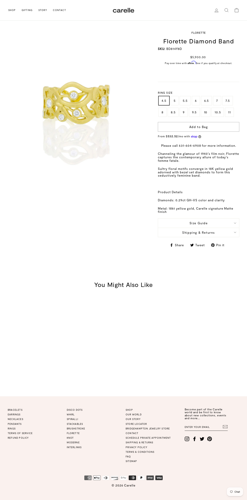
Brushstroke (76, 428)
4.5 (164, 100)
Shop (12, 10)
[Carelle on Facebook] (194, 439)
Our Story (133, 419)
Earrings (14, 414)
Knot (70, 437)
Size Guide (198, 223)
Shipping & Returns (198, 232)
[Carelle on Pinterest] (209, 439)
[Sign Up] (225, 426)
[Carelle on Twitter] (202, 439)
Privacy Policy (136, 447)
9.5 (194, 112)
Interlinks (74, 447)
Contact (59, 10)
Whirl (71, 414)
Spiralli (72, 419)
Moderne (73, 442)
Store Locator (136, 423)
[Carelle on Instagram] (187, 439)
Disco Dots (75, 409)
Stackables (75, 423)
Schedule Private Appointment (148, 437)
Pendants (15, 423)
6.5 (206, 100)
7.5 (227, 100)
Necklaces (15, 419)
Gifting (27, 10)
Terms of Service (20, 433)
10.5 (218, 112)
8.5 (173, 112)
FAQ (128, 456)
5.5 (185, 100)
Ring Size (165, 92)
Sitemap (131, 461)
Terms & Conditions (140, 451)
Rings (12, 428)
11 (229, 112)
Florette (73, 433)
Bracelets (15, 409)
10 (205, 112)
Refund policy (18, 437)
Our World (134, 414)
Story (42, 10)
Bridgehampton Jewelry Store (148, 428)
